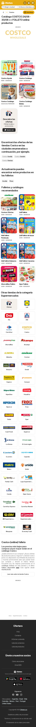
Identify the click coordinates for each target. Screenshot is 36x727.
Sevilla (7, 157)
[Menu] (32, 3)
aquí (17, 568)
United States (6, 703)
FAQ (18, 632)
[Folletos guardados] (25, 3)
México (11, 701)
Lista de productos (18, 647)
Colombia (5, 701)
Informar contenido (18, 639)
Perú (17, 701)
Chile (25, 699)
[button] (28, 3)
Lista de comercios (18, 643)
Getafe (20, 157)
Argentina (15, 699)
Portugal (22, 701)
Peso (11, 181)
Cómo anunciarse (18, 661)
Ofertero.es (23, 709)
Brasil (21, 699)
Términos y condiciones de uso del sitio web (18, 718)
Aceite (4, 181)
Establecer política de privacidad (18, 714)
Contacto (18, 635)
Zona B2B (18, 665)
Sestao (7, 161)
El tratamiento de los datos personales (18, 722)
